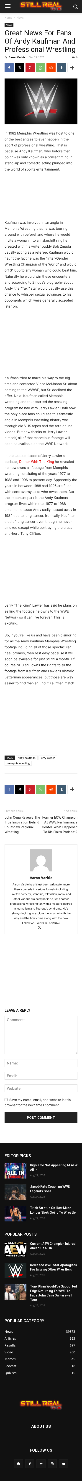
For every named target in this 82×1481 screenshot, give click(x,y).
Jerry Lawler (48, 757)
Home (8, 18)
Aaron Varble (17, 57)
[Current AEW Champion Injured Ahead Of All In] (15, 1249)
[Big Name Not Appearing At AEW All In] (15, 1171)
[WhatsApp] (40, 67)
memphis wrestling (18, 763)
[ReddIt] (51, 67)
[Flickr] (40, 1463)
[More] (72, 67)
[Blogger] (18, 1463)
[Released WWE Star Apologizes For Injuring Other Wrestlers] (15, 1270)
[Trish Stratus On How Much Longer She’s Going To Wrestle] (15, 1213)
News (20, 18)
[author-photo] (41, 871)
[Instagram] (52, 1463)
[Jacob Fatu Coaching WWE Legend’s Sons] (15, 1192)
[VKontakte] (63, 1463)
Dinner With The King (36, 461)
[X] (19, 67)
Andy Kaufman (27, 757)
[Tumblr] (61, 67)
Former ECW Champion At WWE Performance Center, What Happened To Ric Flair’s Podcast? (59, 824)
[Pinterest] (30, 67)
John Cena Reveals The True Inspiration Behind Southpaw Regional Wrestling (22, 824)
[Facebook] (9, 67)
